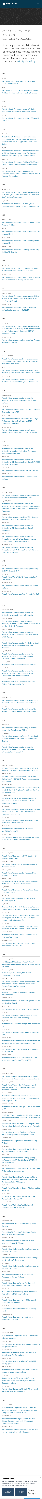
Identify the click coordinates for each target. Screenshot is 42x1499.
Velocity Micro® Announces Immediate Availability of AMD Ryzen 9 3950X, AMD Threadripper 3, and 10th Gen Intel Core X (20, 298)
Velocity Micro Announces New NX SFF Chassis (20, 471)
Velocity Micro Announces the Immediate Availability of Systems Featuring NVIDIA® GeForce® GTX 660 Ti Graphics (17, 656)
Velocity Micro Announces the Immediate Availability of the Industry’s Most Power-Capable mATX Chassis (20, 634)
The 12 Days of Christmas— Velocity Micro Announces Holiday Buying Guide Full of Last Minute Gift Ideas (21, 964)
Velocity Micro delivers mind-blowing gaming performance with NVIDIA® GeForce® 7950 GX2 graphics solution (19, 1160)
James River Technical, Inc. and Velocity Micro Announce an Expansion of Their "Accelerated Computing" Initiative (19, 800)
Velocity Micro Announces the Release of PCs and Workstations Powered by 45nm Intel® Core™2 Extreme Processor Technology (21, 983)
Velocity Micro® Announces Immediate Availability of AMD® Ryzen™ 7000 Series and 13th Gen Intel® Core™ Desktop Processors (20, 194)
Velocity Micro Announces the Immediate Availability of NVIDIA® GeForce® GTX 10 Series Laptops (19, 400)
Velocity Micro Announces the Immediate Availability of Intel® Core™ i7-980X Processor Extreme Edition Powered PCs (19, 749)
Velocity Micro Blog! (26, 61)
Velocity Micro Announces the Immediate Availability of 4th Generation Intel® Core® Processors (17, 528)
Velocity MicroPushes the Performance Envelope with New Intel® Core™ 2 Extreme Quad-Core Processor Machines (20, 1087)
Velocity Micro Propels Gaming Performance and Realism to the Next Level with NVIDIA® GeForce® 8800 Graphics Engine (20, 1098)
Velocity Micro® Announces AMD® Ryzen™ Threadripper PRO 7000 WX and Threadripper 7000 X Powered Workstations (21, 173)
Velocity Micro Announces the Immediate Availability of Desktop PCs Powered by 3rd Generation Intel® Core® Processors (17, 673)
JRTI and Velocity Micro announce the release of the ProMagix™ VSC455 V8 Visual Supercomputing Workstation (20, 779)
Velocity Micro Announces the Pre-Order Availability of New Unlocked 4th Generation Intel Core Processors (21, 645)
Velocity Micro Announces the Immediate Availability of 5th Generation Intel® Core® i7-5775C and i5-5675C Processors (21, 462)
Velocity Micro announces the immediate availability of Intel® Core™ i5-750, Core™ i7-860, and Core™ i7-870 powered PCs (21, 790)
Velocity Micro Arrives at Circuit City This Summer (20, 1009)
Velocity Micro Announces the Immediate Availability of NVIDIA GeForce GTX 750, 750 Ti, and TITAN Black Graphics (20, 549)
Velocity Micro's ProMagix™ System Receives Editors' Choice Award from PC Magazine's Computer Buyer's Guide (18, 1421)
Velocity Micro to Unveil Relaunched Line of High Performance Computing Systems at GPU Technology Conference (20, 421)
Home (4, 39)
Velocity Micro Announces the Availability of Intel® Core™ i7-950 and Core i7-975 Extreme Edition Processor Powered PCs (21, 811)
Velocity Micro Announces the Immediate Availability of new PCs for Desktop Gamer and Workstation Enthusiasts (19, 451)
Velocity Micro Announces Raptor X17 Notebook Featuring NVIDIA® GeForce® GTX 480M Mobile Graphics (20, 738)
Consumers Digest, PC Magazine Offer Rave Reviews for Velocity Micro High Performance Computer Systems (19, 1380)
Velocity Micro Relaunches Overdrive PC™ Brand (19, 665)
